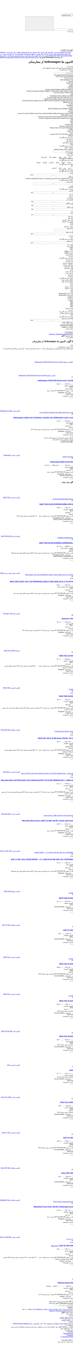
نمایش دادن (69, 332)
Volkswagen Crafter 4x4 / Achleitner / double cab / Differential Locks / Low (43, 417)
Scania (22, 57)
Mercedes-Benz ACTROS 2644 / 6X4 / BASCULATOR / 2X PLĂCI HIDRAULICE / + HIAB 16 (37, 780)
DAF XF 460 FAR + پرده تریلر (62, 1246)
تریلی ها (30, 52)
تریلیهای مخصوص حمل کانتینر (16, 55)
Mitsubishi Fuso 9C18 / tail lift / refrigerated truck (53, 1207)
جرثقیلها (33, 54)
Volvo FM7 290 (67, 1173)
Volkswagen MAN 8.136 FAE (61, 462)
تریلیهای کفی (27, 54)
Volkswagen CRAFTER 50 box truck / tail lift (55, 380)
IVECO (66, 55)
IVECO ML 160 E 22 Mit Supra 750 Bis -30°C (55, 738)
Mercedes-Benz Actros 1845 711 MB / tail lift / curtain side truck (47, 821)
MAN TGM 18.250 (66, 696)
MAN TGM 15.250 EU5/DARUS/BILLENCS (56, 504)
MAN (70, 55)
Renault (17, 57)
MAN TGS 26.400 (66, 1036)
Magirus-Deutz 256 (65, 1283)
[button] (36, 40)
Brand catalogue (23, 1323)
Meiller (2, 57)
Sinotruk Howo (29, 57)
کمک (66, 1317)
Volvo (36, 57)
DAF (58, 55)
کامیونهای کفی (49, 52)
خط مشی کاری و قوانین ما (50, 1309)
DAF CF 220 (68, 930)
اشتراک (70, 1307)
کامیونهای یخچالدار (21, 52)
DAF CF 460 (68, 1138)
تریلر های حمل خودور (42, 54)
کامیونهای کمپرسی (59, 52)
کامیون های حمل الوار (31, 55)
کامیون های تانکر (43, 55)
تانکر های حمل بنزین (6, 54)
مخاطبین (61, 1317)
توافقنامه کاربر (36, 1309)
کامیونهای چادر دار (17, 54)
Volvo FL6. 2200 (66, 1102)
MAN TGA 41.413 (66, 1001)
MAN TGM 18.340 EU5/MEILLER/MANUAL (56, 543)
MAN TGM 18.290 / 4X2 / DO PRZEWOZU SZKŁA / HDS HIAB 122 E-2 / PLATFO (41, 581)
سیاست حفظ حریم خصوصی (54, 1323)
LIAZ (71, 1070)
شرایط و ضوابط (68, 1323)
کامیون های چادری (54, 54)
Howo (62, 55)
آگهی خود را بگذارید (66, 441)
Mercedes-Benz (10, 57)
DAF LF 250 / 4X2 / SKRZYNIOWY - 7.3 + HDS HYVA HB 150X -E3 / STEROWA (42, 859)
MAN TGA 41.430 (66, 964)
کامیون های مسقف (38, 52)
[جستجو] (39, 23)
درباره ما (70, 1317)
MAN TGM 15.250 (66, 898)
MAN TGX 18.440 (66, 656)
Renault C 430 (67, 618)
